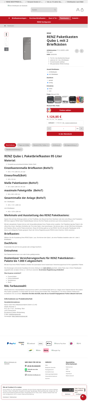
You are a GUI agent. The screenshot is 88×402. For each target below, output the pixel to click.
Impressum (6, 397)
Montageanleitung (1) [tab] (70, 145)
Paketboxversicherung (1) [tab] (14, 149)
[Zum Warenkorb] (82, 9)
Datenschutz (13, 397)
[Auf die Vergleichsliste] (82, 51)
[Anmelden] (77, 9)
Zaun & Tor (53, 18)
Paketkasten (64, 18)
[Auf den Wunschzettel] (77, 51)
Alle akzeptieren (73, 390)
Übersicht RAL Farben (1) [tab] (41, 145)
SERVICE (48, 362)
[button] (6, 34)
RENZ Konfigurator (44, 22)
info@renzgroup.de (15, 314)
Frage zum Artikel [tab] (23, 145)
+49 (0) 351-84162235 (33, 366)
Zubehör (75, 18)
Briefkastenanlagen (19, 18)
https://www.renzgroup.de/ (20, 316)
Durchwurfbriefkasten (37, 18)
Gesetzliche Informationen (71, 363)
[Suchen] (55, 9)
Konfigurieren (79, 394)
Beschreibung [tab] (10, 145)
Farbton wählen (65, 110)
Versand (60, 119)
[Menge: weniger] (49, 128)
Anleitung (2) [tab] (56, 145)
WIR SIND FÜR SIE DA (33, 362)
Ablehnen (67, 394)
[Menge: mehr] (81, 128)
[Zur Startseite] (17, 10)
